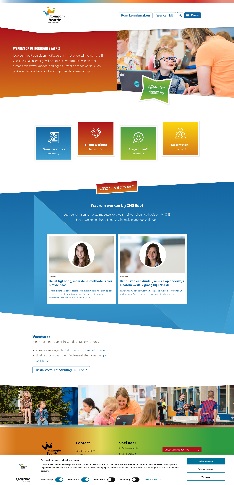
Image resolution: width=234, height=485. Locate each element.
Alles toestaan (206, 461)
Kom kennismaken (135, 15)
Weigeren (206, 477)
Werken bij (164, 15)
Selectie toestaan (206, 469)
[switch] (85, 479)
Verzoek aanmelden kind (177, 449)
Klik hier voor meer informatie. (86, 350)
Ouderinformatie (130, 448)
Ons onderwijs (129, 453)
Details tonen (150, 480)
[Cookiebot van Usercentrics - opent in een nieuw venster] (23, 480)
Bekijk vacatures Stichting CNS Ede (60, 370)
